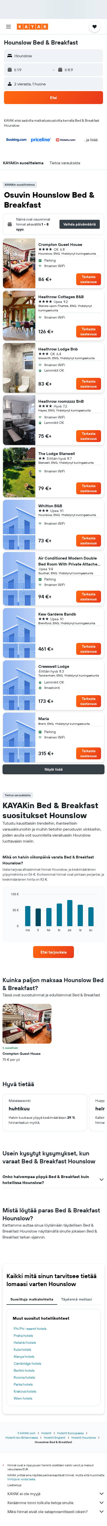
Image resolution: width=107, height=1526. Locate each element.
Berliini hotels (24, 1370)
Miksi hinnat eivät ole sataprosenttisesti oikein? (47, 1511)
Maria (43, 718)
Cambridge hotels (27, 1363)
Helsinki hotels (25, 1342)
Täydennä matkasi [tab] (76, 1299)
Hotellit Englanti (54, 1437)
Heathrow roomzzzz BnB (61, 401)
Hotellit (46, 1433)
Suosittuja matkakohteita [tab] (31, 1299)
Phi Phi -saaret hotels (30, 1328)
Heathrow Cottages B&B (61, 296)
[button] (8, 26)
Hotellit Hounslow (83, 1437)
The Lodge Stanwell (56, 453)
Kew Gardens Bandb (57, 614)
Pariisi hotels (23, 1384)
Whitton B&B (50, 505)
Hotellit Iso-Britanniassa (21, 1437)
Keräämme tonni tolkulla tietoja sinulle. (40, 1502)
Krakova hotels (25, 1391)
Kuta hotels (22, 1349)
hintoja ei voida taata (21, 1479)
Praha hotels (23, 1335)
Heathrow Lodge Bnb (58, 348)
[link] (53, 952)
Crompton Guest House (60, 244)
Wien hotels (23, 1398)
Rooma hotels (24, 1377)
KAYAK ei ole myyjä (23, 1493)
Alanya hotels (24, 1356)
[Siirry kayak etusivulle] (32, 27)
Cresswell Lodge (53, 666)
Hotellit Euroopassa (70, 1433)
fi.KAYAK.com (26, 1433)
